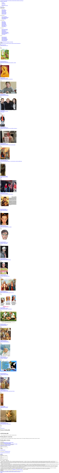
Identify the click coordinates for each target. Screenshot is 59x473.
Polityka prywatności (8, 442)
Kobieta (4, 460)
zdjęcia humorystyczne (5, 29)
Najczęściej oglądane (11, 43)
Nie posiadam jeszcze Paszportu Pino (5, 452)
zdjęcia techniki (4, 18)
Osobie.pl (13, 0)
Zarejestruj (6, 5)
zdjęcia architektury (4, 16)
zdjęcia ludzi (3, 21)
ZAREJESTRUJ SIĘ (7, 451)
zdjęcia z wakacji (4, 13)
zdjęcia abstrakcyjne (4, 40)
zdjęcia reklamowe (4, 37)
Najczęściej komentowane (17, 43)
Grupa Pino (1, 0)
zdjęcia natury (3, 9)
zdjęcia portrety (4, 22)
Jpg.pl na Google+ (2, 445)
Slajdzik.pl (18, 0)
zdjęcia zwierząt (4, 11)
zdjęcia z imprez (4, 24)
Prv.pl (8, 0)
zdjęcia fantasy (4, 30)
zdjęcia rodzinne (4, 23)
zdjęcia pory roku (4, 12)
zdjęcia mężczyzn (4, 26)
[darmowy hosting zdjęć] (3, 1)
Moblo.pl (6, 0)
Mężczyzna (7, 460)
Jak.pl (20, 0)
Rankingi (3, 2)
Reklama (5, 443)
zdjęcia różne (3, 34)
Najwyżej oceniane (5, 43)
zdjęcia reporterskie (4, 38)
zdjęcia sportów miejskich (5, 17)
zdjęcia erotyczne (4, 31)
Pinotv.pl (11, 0)
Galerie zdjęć (3, 3)
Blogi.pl (16, 0)
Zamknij (1, 472)
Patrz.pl (4, 0)
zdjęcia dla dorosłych (4, 33)
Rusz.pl (22, 0)
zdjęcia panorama (4, 10)
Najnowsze (1, 43)
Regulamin (4, 442)
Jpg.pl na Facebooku (7, 445)
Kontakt (12, 442)
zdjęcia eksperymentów (5, 39)
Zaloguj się (3, 5)
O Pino (8, 443)
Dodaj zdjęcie (3, 4)
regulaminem (14, 469)
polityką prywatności (19, 469)
